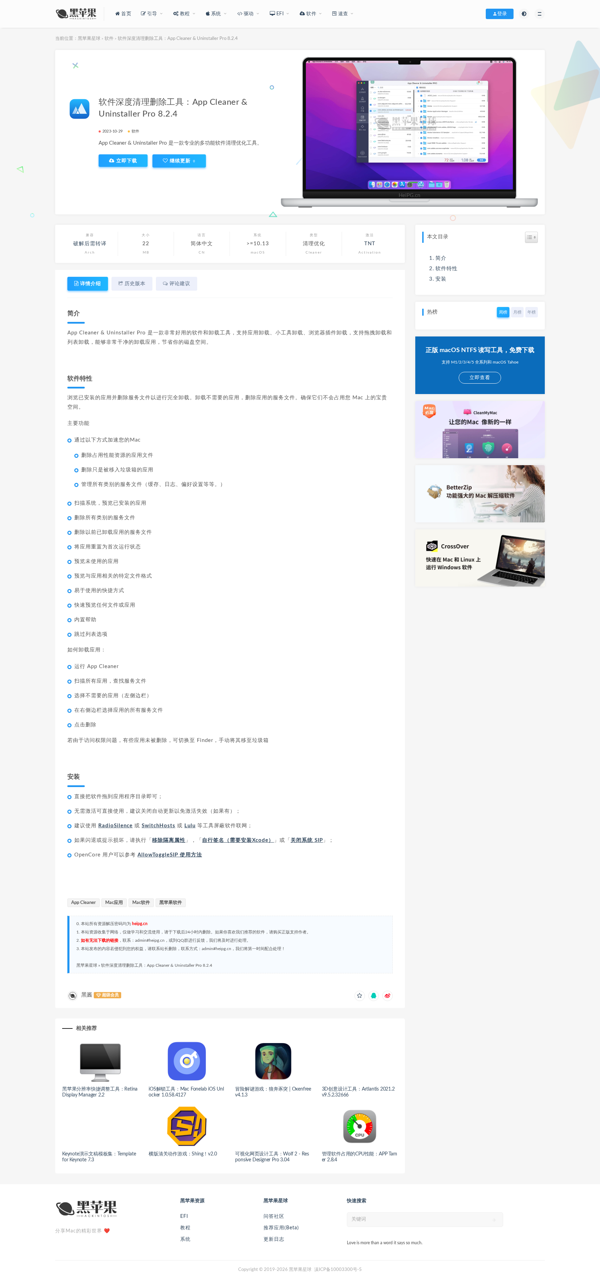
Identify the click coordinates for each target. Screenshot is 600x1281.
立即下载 (126, 160)
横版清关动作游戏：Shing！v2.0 (183, 1154)
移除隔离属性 (168, 840)
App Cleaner (83, 902)
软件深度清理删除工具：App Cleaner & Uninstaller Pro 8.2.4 (156, 965)
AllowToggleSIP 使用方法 (170, 854)
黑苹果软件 (170, 902)
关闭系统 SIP (307, 840)
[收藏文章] (360, 996)
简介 (441, 258)
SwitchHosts (158, 825)
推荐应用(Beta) (281, 1228)
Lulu (189, 825)
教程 (185, 1228)
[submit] (494, 1220)
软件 (109, 38)
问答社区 (274, 1216)
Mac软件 (141, 902)
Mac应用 (114, 902)
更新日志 (274, 1239)
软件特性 (446, 268)
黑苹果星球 (89, 38)
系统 (185, 1239)
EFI (184, 1216)
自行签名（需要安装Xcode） (238, 840)
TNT (369, 243)
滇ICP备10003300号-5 (338, 1269)
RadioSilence (115, 825)
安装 (441, 279)
